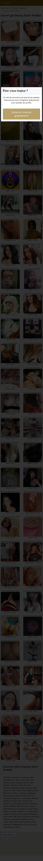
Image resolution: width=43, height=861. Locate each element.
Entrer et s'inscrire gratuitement (21, 114)
